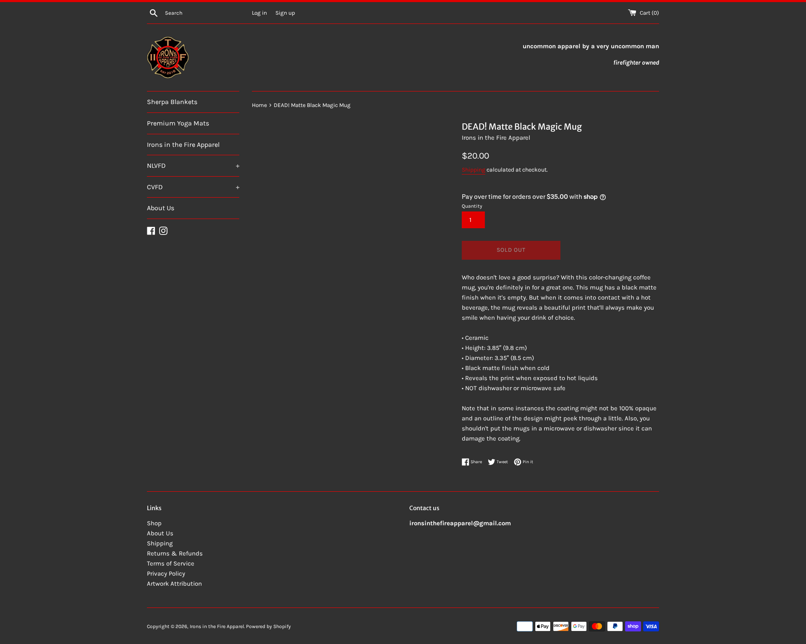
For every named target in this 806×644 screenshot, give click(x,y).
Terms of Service (170, 563)
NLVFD (193, 165)
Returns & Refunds (175, 553)
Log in (259, 13)
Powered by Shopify (268, 626)
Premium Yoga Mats (178, 123)
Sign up (285, 13)
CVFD (193, 187)
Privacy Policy (166, 573)
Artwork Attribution (174, 583)
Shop (154, 523)
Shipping (473, 169)
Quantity (472, 206)
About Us (160, 208)
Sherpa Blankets (172, 102)
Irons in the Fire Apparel (183, 145)
